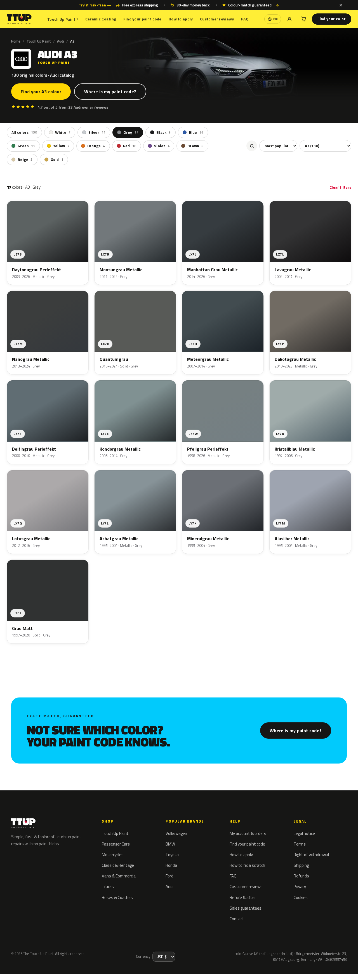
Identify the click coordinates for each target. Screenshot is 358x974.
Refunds (301, 876)
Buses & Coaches (117, 897)
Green (26, 146)
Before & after (243, 897)
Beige (25, 159)
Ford (169, 876)
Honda (171, 865)
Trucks (108, 886)
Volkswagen (176, 833)
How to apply (181, 19)
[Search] (251, 146)
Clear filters (340, 187)
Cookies (301, 897)
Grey (130, 132)
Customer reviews (217, 19)
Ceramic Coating (100, 19)
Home (15, 41)
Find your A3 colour (41, 91)
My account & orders (248, 833)
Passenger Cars (116, 844)
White (63, 132)
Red (129, 146)
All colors (24, 132)
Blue (196, 132)
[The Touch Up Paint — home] (19, 19)
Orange (96, 146)
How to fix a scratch (247, 865)
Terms (300, 844)
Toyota (172, 854)
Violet (161, 146)
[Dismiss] (341, 5)
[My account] (289, 19)
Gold (57, 159)
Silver (96, 132)
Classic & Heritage (118, 865)
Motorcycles (113, 854)
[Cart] (303, 19)
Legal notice (304, 833)
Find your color (331, 19)
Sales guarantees (246, 908)
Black (163, 132)
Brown (195, 146)
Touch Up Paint (62, 19)
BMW (170, 844)
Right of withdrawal (311, 854)
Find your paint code (142, 19)
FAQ (245, 19)
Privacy (300, 886)
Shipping (301, 865)
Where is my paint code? (110, 91)
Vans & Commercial (119, 876)
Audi (60, 41)
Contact (237, 919)
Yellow (61, 146)
